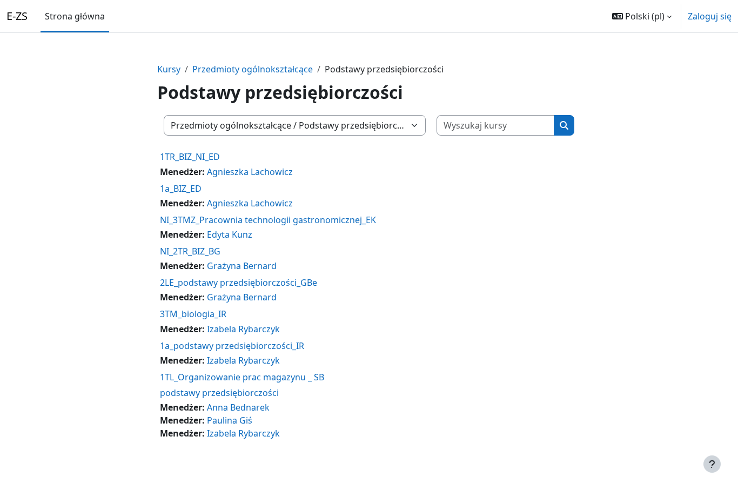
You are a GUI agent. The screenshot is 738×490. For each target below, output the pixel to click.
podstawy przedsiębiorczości (219, 393)
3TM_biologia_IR (193, 314)
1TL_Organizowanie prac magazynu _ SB (242, 377)
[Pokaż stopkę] (712, 464)
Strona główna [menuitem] (75, 16)
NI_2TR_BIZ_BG (190, 251)
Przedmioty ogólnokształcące (252, 69)
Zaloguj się (710, 16)
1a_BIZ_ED (181, 188)
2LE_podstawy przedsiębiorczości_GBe (238, 282)
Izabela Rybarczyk (243, 329)
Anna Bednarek (238, 407)
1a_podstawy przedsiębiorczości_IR (232, 346)
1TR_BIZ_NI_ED (190, 157)
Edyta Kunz (229, 234)
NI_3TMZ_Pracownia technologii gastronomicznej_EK (268, 220)
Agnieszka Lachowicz (250, 172)
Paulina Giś (229, 420)
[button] (642, 16)
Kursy (168, 69)
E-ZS (17, 16)
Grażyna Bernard (242, 266)
